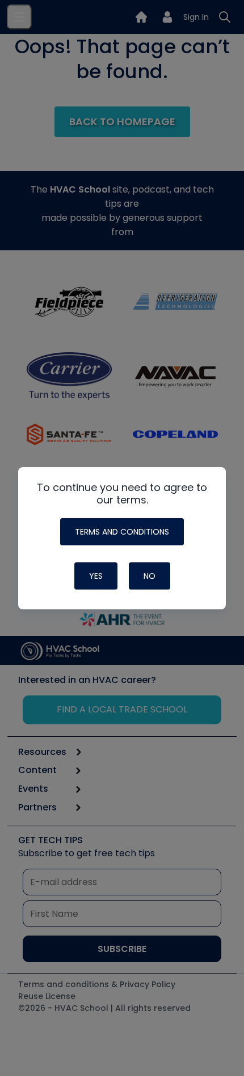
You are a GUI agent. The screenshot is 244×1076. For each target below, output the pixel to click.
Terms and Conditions (122, 531)
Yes (96, 576)
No (149, 576)
